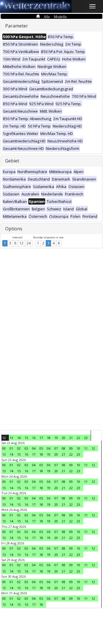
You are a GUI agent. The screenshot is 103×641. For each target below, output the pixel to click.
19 (56, 438)
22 (78, 438)
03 (26, 448)
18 (48, 438)
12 (21, 243)
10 (78, 448)
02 (19, 448)
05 (41, 448)
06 (48, 448)
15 (26, 438)
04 (33, 448)
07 (56, 448)
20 (63, 438)
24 (29, 243)
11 (86, 448)
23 (86, 438)
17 (41, 438)
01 (11, 448)
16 (33, 438)
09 (71, 448)
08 (63, 448)
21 (71, 438)
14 (19, 438)
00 (4, 448)
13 (11, 438)
